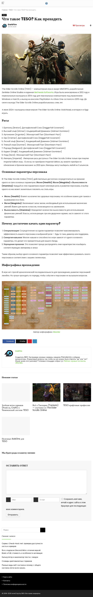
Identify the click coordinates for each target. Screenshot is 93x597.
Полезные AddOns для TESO (13, 440)
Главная (5, 10)
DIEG (23, 593)
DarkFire (12, 24)
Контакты (6, 580)
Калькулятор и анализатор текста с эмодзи (20, 557)
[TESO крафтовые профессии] (77, 384)
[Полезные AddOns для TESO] (16, 418)
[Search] (89, 3)
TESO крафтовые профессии (76, 405)
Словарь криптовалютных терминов (17, 561)
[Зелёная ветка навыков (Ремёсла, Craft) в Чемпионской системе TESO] (16, 384)
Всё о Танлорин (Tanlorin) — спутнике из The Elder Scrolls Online (45, 408)
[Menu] (3, 3)
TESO (11, 10)
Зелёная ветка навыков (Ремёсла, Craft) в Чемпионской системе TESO (15, 408)
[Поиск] (42, 530)
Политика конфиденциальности (14, 584)
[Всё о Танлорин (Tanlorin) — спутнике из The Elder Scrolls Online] (47, 384)
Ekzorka (56, 332)
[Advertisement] (69, 545)
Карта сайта (7, 577)
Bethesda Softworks (44, 92)
